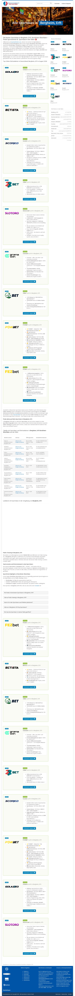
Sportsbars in (6, 964)
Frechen (57, 124)
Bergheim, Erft (37, 70)
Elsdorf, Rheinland (59, 114)
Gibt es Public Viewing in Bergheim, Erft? (15, 597)
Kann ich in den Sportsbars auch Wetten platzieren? (18, 602)
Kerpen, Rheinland (61, 121)
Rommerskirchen (57, 117)
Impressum (58, 994)
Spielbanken (26, 978)
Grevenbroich (61, 126)
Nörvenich (59, 138)
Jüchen (59, 135)
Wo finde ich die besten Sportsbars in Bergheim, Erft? (19, 592)
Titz (57, 131)
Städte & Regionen (66, 4)
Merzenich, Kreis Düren (61, 134)
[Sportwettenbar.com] (11, 3)
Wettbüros (26, 971)
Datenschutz (64, 994)
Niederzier (59, 128)
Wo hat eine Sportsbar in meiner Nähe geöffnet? (17, 612)
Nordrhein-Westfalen (21, 964)
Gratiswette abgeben (29, 96)
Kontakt (37, 585)
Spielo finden (27, 975)
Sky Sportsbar (16, 414)
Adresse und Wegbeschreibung (19, 441)
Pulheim (59, 119)
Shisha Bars (26, 973)
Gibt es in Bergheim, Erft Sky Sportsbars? (15, 607)
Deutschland (13, 964)
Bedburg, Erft (60, 112)
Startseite (57, 4)
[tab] (25, 592)
